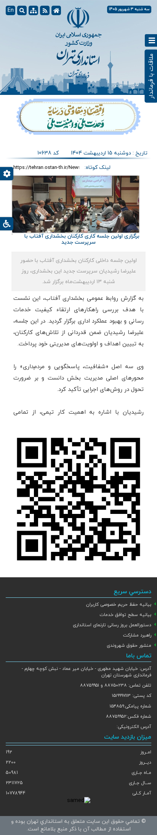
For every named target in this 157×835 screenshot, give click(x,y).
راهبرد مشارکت (137, 635)
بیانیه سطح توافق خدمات (125, 615)
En (11, 10)
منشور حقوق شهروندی (129, 646)
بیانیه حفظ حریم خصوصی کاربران (118, 605)
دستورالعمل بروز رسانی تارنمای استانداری (112, 625)
